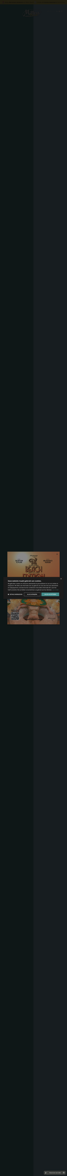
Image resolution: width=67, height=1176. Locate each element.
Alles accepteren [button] (50, 594)
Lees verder (55, 590)
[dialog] (33, 588)
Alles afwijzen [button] (32, 594)
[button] (15, 594)
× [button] (61, 578)
